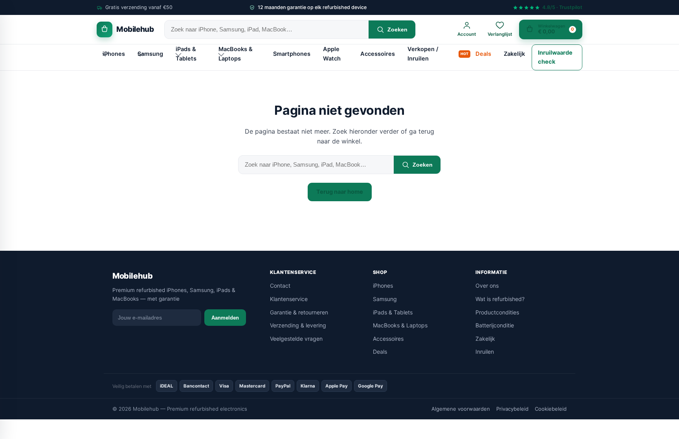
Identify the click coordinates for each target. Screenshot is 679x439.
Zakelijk (514, 53)
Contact (280, 285)
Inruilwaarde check (555, 57)
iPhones (114, 53)
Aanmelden (225, 318)
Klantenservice (289, 299)
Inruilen (484, 351)
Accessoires (377, 53)
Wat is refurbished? (500, 299)
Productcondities (497, 312)
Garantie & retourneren (299, 312)
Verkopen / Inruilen (422, 54)
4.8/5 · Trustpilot (562, 7)
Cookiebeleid (551, 409)
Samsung (150, 53)
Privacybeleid (512, 409)
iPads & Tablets (186, 54)
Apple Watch (332, 54)
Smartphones (291, 53)
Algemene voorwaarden (460, 409)
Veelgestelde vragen (296, 338)
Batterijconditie (494, 325)
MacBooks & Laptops (235, 54)
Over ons (487, 285)
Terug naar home (339, 191)
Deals (483, 53)
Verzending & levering (298, 325)
